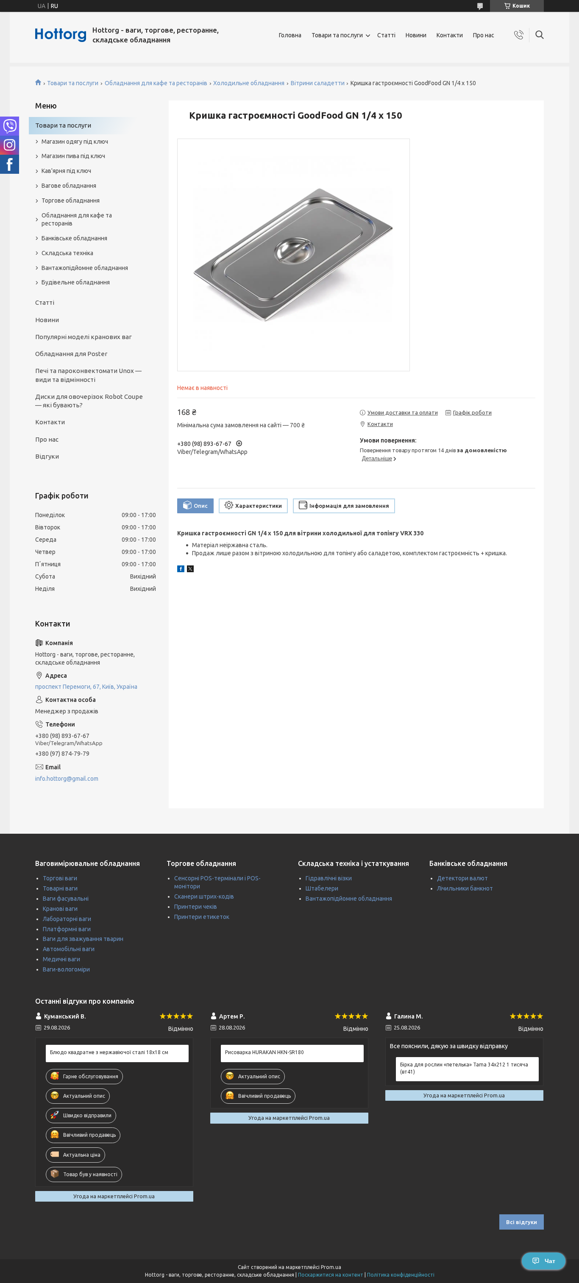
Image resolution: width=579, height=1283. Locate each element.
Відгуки (47, 456)
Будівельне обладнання (76, 282)
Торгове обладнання (71, 200)
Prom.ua (331, 1267)
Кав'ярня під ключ (66, 170)
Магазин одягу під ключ (75, 141)
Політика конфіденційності (400, 1274)
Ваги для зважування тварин (83, 938)
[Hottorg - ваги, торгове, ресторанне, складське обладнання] (60, 35)
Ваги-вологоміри (66, 969)
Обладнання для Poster (71, 353)
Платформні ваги (67, 929)
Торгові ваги (60, 878)
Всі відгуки (521, 1222)
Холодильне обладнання (248, 83)
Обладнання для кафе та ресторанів (156, 83)
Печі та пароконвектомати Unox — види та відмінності (88, 375)
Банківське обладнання (74, 238)
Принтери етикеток (201, 916)
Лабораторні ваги (67, 919)
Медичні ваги (61, 959)
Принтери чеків (195, 906)
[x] (190, 570)
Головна (290, 35)
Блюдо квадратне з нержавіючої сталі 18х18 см (109, 1052)
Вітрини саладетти (318, 83)
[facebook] (180, 570)
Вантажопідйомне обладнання (85, 267)
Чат (550, 1261)
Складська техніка (67, 253)
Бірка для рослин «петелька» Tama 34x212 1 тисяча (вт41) (464, 1068)
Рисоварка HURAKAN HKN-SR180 (264, 1052)
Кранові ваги (60, 908)
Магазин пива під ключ (73, 156)
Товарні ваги (60, 888)
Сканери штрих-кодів (204, 896)
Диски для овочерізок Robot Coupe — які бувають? (89, 401)
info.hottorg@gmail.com (66, 778)
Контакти (450, 35)
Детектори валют (462, 878)
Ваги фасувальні (66, 898)
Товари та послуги (337, 35)
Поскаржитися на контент (330, 1274)
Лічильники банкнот (465, 888)
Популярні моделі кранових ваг (83, 336)
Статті (386, 35)
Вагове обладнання (69, 185)
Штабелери (322, 888)
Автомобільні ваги (69, 949)
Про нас (483, 35)
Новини (416, 35)
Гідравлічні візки (329, 878)
